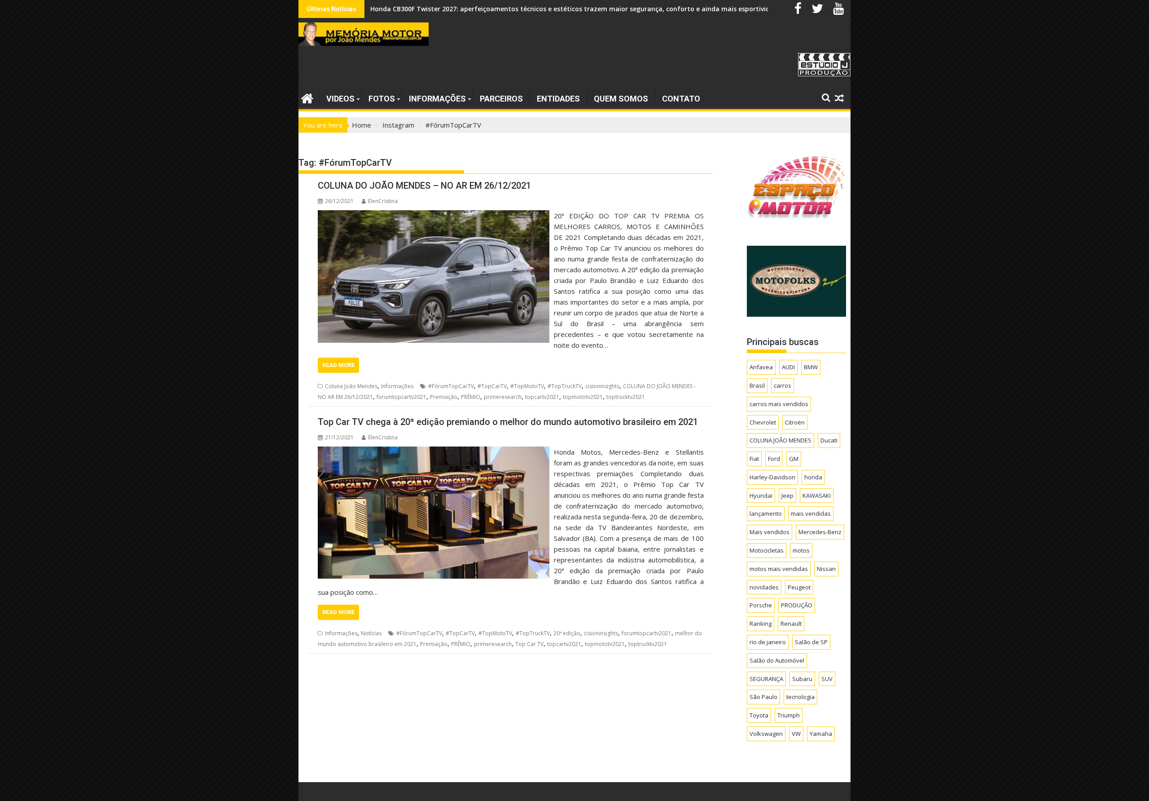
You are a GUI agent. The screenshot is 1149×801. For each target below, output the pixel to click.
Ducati (829, 440)
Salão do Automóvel (777, 660)
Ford (774, 459)
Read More (338, 365)
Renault (791, 624)
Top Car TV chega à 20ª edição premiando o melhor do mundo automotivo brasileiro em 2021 (508, 421)
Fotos (381, 98)
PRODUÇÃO (796, 605)
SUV (827, 679)
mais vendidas (811, 513)
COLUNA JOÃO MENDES (780, 440)
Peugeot (799, 587)
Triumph (788, 715)
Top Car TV (529, 644)
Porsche (761, 605)
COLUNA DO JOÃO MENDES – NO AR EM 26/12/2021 (424, 185)
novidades (764, 587)
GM (793, 459)
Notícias (371, 633)
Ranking (761, 624)
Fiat (754, 459)
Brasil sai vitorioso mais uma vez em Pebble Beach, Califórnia (466, 8)
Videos (340, 98)
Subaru (802, 679)
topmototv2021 (583, 397)
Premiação (443, 397)
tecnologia (800, 697)
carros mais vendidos (779, 404)
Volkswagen (766, 734)
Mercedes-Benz (820, 532)
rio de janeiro (768, 642)
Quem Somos (621, 98)
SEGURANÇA (766, 679)
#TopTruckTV (565, 386)
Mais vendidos (769, 532)
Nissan (826, 569)
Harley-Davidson (772, 477)
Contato (681, 98)
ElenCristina (383, 201)
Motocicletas (767, 550)
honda (813, 477)
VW (796, 734)
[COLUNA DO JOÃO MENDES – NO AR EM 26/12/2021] (433, 215)
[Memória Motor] (307, 97)
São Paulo (763, 697)
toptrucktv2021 (625, 397)
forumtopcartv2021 (401, 397)
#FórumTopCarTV (451, 386)
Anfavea (761, 367)
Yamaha (821, 734)
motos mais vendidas (779, 569)
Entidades (558, 98)
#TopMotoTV (527, 386)
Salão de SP (811, 642)
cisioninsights (602, 386)
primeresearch (503, 397)
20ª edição (566, 633)
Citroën (795, 422)
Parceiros (501, 98)
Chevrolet (763, 422)
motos (801, 550)
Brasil (757, 385)
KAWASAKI (817, 495)
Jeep (787, 495)
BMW (811, 367)
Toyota (759, 715)
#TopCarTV (492, 386)
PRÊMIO (470, 397)
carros (782, 385)
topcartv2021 (542, 397)
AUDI (788, 367)
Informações (437, 98)
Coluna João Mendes (351, 386)
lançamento (766, 513)
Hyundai (761, 495)
